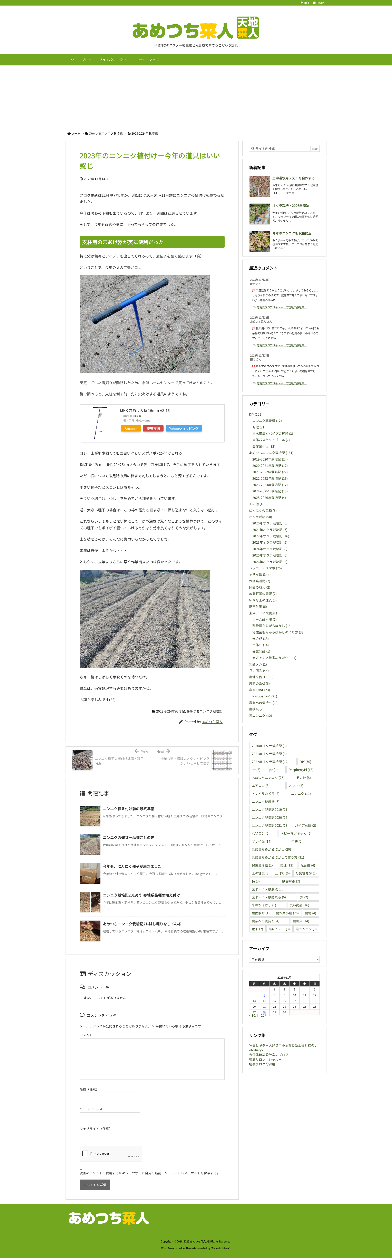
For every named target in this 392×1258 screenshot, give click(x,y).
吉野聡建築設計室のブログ (268, 1054)
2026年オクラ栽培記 (269, 561)
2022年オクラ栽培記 (270, 536)
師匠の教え (259, 587)
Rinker (137, 415)
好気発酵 (261, 651)
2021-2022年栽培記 (270, 472)
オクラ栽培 (260, 516)
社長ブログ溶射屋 (262, 1064)
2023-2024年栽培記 (144, 133)
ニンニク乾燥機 (267, 420)
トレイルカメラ (265, 793)
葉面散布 (261, 913)
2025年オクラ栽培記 (269, 555)
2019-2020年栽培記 (270, 459)
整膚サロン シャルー (265, 1059)
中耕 (297, 841)
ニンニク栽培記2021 (270, 825)
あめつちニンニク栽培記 (106, 133)
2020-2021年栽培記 (270, 465)
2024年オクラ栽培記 (269, 548)
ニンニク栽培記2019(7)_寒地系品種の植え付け (141, 895)
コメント (86, 1035)
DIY (255, 414)
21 (264, 1006)
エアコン (261, 785)
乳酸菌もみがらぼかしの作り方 (278, 632)
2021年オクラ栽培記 (269, 529)
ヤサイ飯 (259, 574)
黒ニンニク (260, 715)
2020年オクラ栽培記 (269, 523)
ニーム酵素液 (264, 619)
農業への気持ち (263, 702)
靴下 (257, 929)
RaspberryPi (264, 696)
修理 (258, 427)
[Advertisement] (196, 96)
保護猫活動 (259, 581)
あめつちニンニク (268, 777)
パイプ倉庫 (305, 825)
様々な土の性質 (263, 600)
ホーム (75, 133)
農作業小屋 (263, 446)
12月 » (265, 1015)
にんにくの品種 (263, 510)
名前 (83, 1089)
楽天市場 (153, 428)
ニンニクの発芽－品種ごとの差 (128, 837)
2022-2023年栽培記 (270, 478)
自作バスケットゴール (271, 439)
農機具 (257, 709)
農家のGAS (259, 683)
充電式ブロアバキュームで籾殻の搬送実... (282, 307)
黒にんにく (279, 929)
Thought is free (220, 1248)
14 (264, 1001)
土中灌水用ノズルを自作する (293, 178)
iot (256, 769)
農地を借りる (261, 677)
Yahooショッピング (183, 428)
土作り (260, 644)
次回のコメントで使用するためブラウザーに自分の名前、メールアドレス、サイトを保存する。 (150, 1173)
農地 (310, 913)
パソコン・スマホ (265, 568)
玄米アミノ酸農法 (266, 613)
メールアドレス (91, 1108)
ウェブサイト (89, 1128)
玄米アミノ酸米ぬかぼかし (274, 657)
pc (274, 769)
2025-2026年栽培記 (269, 497)
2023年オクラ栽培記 (269, 542)
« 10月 (253, 1015)
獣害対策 (258, 606)
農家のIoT (259, 689)
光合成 (260, 638)
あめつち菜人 (212, 721)
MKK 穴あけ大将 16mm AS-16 (145, 410)
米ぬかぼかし (264, 905)
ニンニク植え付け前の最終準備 (128, 808)
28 (264, 1012)
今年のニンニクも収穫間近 (292, 233)
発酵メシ (258, 664)
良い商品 (259, 670)
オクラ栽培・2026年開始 (290, 205)
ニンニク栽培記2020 (270, 817)
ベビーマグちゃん (296, 833)
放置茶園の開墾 (263, 593)
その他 (257, 504)
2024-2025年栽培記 (270, 491)
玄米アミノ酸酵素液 (269, 897)
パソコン (261, 833)
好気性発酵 (306, 873)
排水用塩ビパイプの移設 (272, 433)
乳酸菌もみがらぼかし (272, 625)
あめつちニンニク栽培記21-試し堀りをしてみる (142, 923)
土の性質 (261, 873)
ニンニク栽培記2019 (270, 809)
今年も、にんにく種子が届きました (132, 866)
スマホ (296, 785)
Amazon (131, 428)
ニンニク (301, 793)
